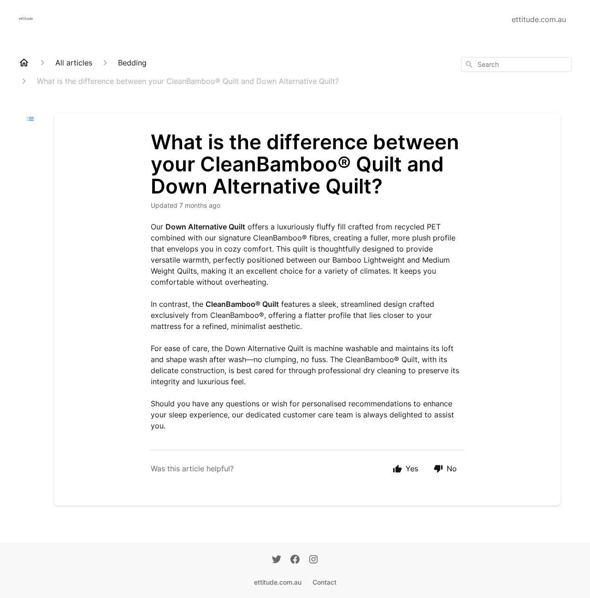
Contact (324, 582)
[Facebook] (295, 560)
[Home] (24, 62)
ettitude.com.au (539, 19)
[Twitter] (276, 560)
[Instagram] (313, 560)
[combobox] (516, 64)
